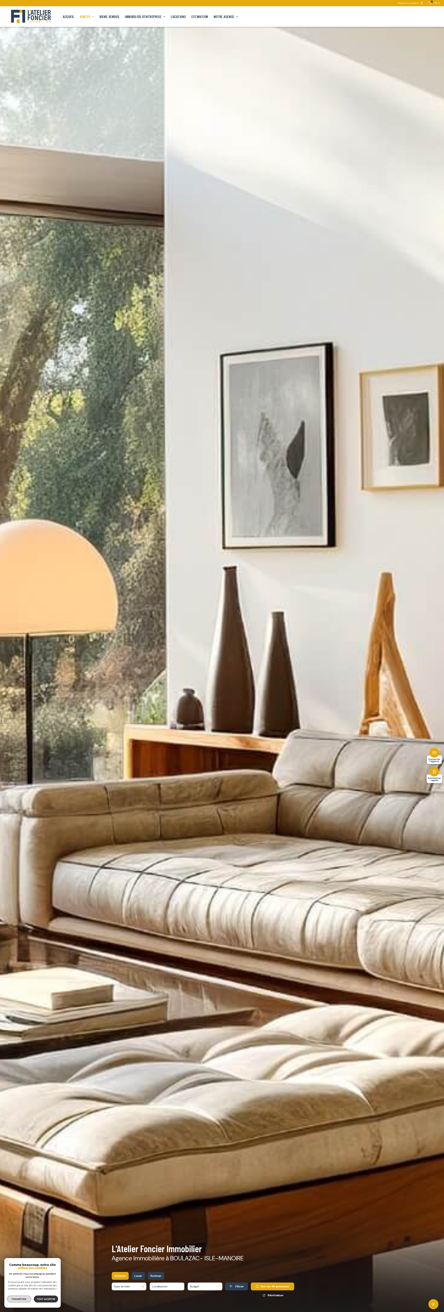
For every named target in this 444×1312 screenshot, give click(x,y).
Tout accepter (46, 1299)
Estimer (156, 1276)
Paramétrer (19, 1299)
